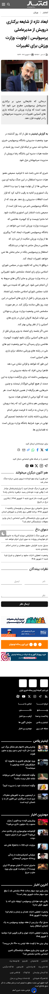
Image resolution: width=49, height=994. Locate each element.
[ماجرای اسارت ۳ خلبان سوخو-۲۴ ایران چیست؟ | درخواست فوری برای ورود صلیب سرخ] (43, 867)
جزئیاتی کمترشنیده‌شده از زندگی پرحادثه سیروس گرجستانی (21, 856)
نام (44, 581)
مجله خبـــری (42, 728)
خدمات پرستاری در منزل (19, 978)
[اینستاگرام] (41, 466)
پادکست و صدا (41, 716)
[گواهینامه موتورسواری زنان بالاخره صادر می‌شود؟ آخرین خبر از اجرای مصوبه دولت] (43, 832)
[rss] (46, 697)
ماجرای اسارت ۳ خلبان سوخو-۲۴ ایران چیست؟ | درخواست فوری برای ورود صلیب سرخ (19, 869)
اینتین (43, 961)
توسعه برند (13, 961)
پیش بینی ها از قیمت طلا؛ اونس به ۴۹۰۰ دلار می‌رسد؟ (25, 943)
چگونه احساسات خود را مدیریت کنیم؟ (19, 785)
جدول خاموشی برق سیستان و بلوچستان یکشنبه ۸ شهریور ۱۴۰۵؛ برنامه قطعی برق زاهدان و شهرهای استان (25, 510)
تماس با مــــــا (25, 704)
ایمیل (16, 581)
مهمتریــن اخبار (25, 728)
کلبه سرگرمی (7, 966)
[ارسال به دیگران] (23, 451)
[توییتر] (36, 466)
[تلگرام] (46, 466)
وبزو (24, 961)
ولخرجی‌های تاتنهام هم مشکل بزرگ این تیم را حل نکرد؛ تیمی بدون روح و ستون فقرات (18, 750)
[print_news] (19, 450)
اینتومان (33, 961)
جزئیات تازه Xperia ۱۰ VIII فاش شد (19, 845)
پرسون (18, 966)
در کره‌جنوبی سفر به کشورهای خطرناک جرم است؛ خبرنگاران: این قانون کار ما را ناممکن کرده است (18, 799)
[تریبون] (24, 656)
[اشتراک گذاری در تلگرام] (46, 451)
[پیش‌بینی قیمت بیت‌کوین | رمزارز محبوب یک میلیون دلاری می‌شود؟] (43, 822)
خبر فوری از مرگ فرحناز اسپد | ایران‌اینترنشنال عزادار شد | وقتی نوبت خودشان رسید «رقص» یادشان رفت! (25, 490)
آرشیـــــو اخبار (25, 716)
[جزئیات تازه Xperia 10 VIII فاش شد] (43, 847)
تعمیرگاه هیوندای (39, 978)
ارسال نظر (24, 604)
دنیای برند (42, 966)
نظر (43, 595)
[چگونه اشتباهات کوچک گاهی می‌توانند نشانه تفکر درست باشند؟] (43, 776)
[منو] (3, 4)
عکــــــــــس (25, 710)
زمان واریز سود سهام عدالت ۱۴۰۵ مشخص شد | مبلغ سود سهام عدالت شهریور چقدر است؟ (26, 892)
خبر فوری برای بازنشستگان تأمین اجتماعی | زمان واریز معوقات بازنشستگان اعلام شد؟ (25, 520)
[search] (8, 4)
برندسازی (29, 966)
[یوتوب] (31, 466)
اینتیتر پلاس (40, 741)
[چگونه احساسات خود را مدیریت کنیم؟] (43, 787)
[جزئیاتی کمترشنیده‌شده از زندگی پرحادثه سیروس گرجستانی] (43, 856)
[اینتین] (24, 644)
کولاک (25, 972)
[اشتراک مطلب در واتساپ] (33, 451)
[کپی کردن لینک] (28, 451)
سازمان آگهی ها (25, 722)
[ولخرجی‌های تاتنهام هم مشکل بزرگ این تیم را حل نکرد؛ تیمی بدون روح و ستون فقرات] (43, 748)
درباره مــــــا (42, 704)
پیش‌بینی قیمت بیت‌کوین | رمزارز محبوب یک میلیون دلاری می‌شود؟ (20, 822)
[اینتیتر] (37, 4)
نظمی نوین (14, 972)
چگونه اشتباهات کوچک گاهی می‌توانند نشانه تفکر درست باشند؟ (18, 777)
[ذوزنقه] (24, 620)
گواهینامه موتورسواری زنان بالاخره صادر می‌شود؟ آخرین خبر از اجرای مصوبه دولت (18, 834)
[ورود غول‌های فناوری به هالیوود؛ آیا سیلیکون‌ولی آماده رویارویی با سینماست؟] (43, 762)
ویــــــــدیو (42, 710)
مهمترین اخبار (39, 814)
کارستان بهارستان (39, 972)
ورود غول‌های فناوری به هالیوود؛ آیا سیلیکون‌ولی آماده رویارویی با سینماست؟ (20, 764)
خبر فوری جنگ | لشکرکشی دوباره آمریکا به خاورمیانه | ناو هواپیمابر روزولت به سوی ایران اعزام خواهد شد (25, 537)
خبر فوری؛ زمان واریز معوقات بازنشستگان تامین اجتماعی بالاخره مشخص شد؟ (28, 952)
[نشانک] (24, 632)
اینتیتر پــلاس (42, 722)
